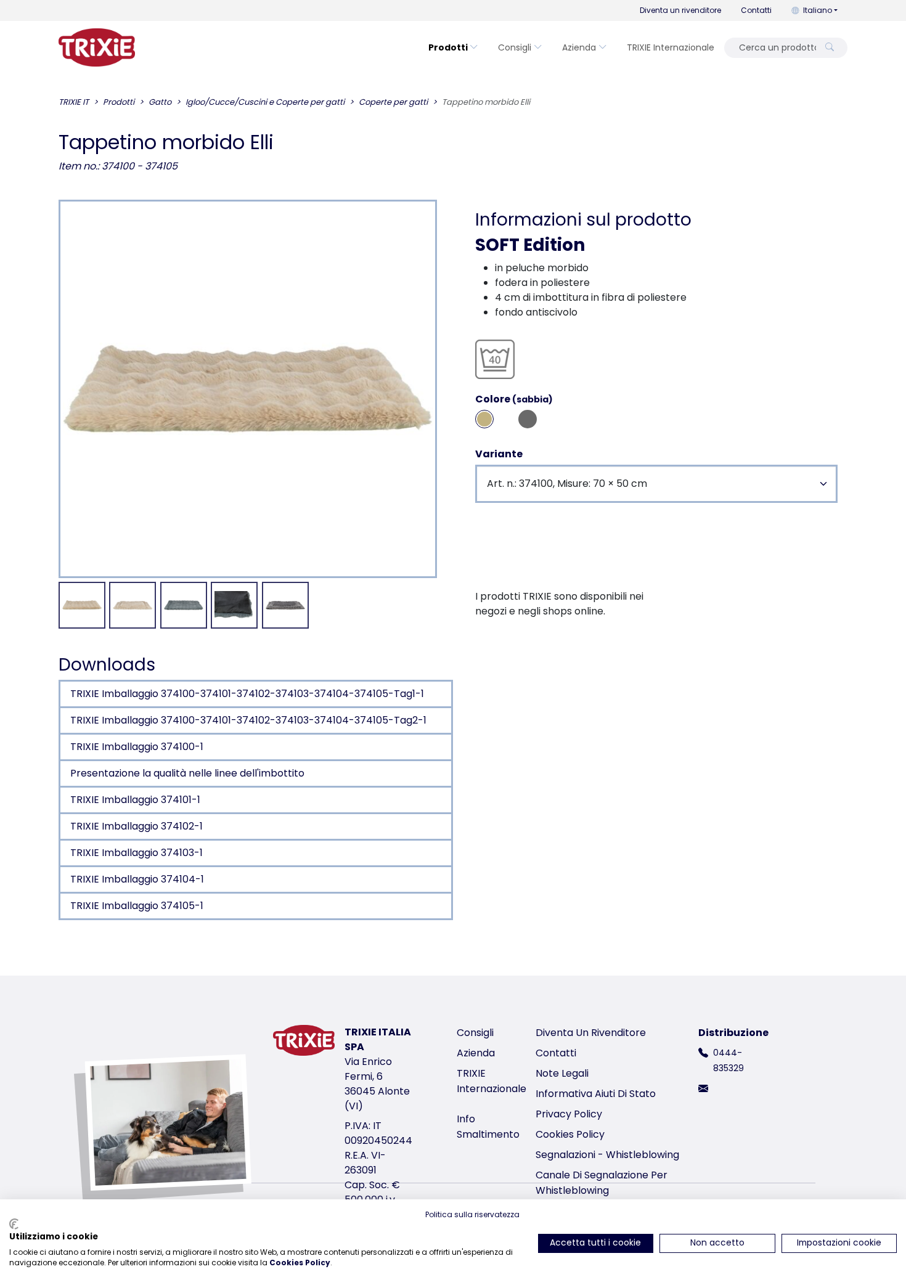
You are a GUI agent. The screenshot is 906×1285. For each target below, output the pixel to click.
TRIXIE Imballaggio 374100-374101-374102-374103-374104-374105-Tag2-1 (248, 720)
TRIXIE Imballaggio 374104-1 (137, 879)
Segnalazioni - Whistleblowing (607, 1155)
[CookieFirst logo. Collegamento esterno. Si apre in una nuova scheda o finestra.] (13, 1224)
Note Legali (562, 1073)
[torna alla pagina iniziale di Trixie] (97, 47)
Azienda (579, 47)
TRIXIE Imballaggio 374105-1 (136, 906)
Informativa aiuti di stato (596, 1094)
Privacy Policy (569, 1114)
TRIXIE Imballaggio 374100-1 (136, 747)
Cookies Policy (570, 1134)
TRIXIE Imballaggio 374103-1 (136, 853)
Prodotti (448, 47)
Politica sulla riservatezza (472, 1214)
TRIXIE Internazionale (670, 47)
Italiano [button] (817, 10)
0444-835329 (728, 1060)
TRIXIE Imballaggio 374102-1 (136, 826)
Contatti (756, 10)
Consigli (514, 47)
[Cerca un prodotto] (830, 48)
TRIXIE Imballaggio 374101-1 (135, 800)
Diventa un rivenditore (680, 10)
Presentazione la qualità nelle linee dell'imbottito (187, 773)
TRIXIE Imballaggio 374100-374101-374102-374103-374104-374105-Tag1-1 (247, 694)
